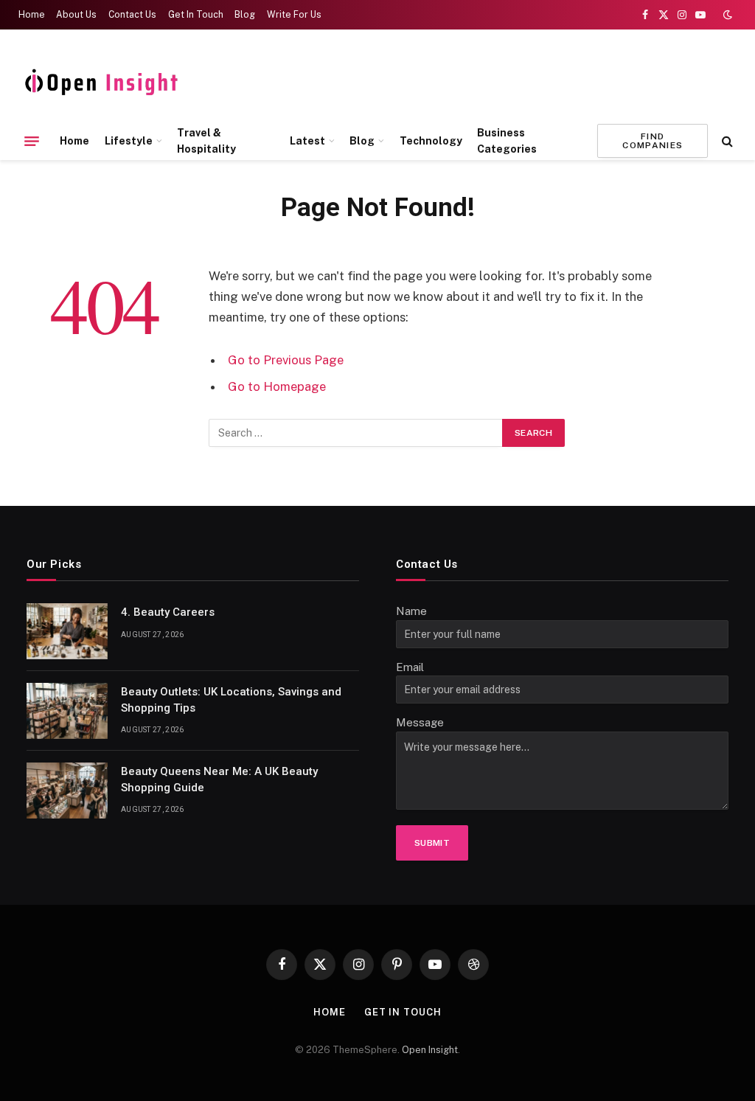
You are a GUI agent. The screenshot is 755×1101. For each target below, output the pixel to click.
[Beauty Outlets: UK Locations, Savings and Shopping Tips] (67, 711)
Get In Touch (195, 15)
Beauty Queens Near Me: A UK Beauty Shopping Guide (219, 779)
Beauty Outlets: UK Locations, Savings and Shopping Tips (231, 699)
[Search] (726, 141)
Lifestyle (129, 141)
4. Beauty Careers (168, 612)
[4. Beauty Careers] (67, 631)
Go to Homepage (277, 386)
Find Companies (652, 140)
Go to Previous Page (286, 359)
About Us (76, 15)
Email (410, 667)
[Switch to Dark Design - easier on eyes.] (726, 15)
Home (31, 15)
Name (411, 611)
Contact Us (132, 15)
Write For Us (294, 15)
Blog (244, 15)
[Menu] (31, 140)
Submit (432, 843)
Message (420, 722)
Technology (431, 141)
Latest (307, 141)
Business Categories (507, 141)
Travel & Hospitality (206, 141)
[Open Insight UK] (104, 83)
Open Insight (430, 1049)
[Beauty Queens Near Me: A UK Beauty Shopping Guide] (67, 791)
